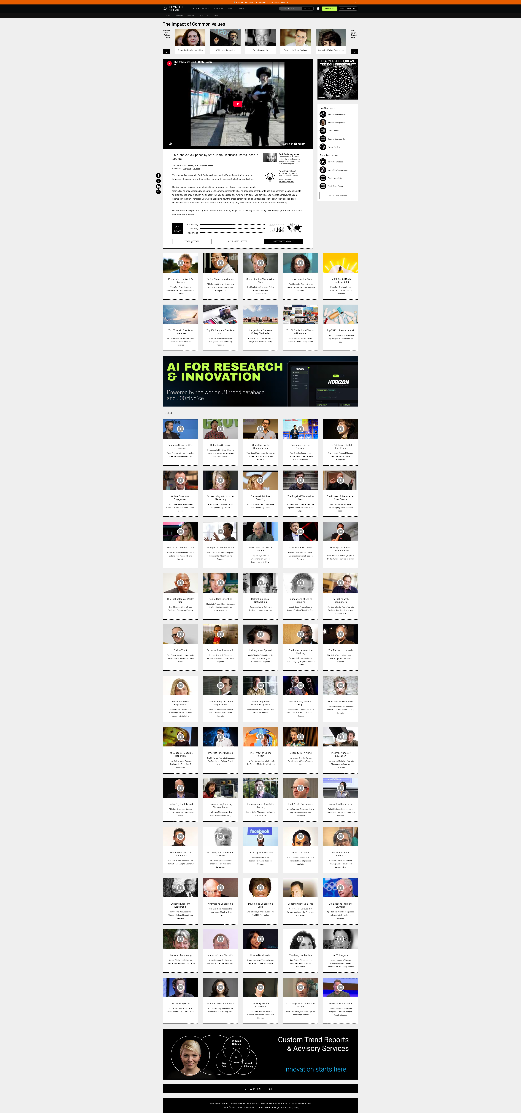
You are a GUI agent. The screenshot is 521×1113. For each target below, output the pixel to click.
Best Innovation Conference (274, 1103)
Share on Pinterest (158, 191)
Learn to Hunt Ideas (337, 79)
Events (231, 8)
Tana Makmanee (179, 165)
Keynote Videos (285, 179)
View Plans (330, 8)
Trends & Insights (201, 8)
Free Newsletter (347, 8)
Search (307, 8)
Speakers (191, 15)
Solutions (218, 8)
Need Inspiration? (287, 170)
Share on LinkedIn (158, 186)
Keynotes (168, 15)
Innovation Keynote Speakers (245, 1103)
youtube (196, 168)
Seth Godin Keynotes (289, 154)
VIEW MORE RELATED (260, 1089)
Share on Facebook (158, 175)
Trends (225, 1107)
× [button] (355, 2)
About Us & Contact (219, 1103)
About (242, 8)
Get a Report (338, 195)
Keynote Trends (206, 165)
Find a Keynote (205, 15)
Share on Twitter (158, 181)
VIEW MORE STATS (192, 242)
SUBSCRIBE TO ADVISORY (284, 241)
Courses (179, 15)
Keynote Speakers (286, 181)
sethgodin (187, 168)
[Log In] (318, 8)
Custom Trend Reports (300, 1103)
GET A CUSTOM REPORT (237, 241)
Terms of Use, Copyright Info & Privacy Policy (278, 1107)
